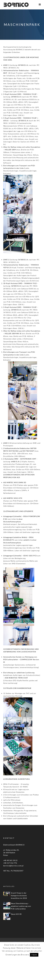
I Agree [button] (34, 955)
